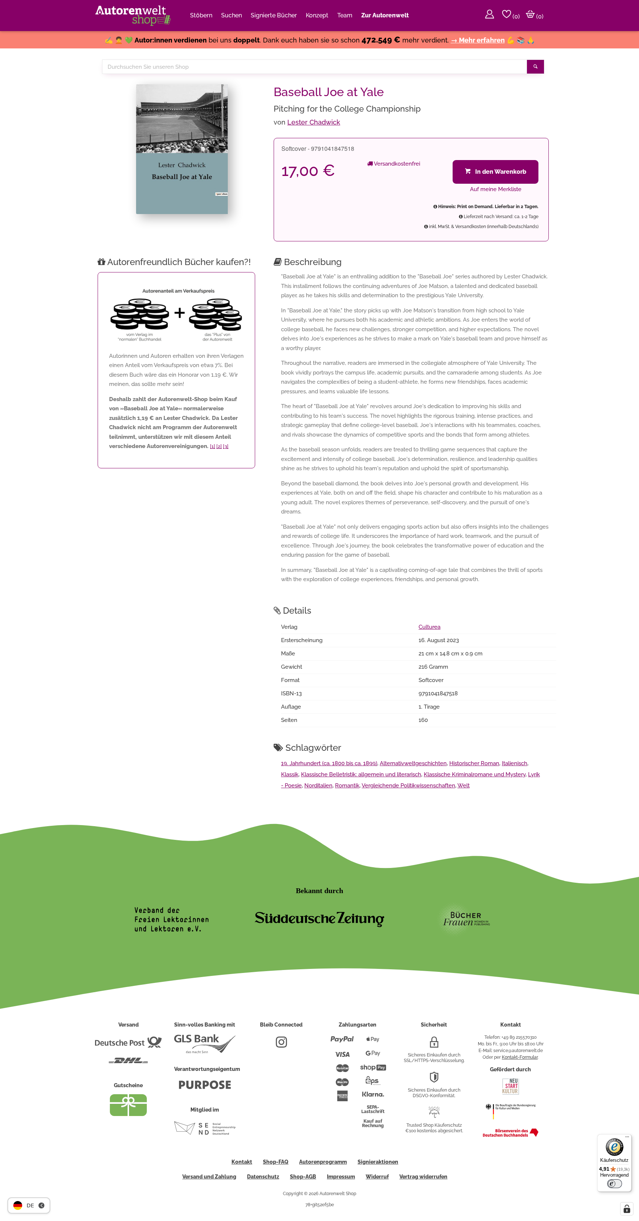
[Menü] (627, 1138)
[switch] (614, 1183)
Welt (463, 785)
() (515, 16)
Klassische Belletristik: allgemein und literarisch (361, 774)
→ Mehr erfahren (478, 40)
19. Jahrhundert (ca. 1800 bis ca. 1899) (329, 763)
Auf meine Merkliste (495, 189)
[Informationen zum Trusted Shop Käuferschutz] (434, 1115)
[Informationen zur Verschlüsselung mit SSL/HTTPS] (434, 1045)
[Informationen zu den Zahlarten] (342, 1042)
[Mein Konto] (489, 15)
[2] (219, 446)
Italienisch (514, 763)
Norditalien (318, 785)
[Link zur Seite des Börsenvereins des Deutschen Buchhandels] (510, 1135)
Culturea (429, 627)
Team (344, 15)
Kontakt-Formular (520, 1057)
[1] (212, 446)
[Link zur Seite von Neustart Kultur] (510, 1094)
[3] (226, 446)
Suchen (231, 15)
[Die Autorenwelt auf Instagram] (281, 1045)
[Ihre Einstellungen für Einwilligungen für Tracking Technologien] (627, 1209)
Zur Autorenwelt (385, 15)
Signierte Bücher (274, 15)
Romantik (347, 785)
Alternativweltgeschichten (413, 763)
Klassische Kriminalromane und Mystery (474, 774)
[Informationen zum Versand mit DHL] (128, 1063)
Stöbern (201, 15)
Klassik (289, 774)
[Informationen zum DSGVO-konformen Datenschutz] (434, 1080)
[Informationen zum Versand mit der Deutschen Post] (128, 1045)
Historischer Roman (474, 763)
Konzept (317, 15)
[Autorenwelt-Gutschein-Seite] (128, 1114)
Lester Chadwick (313, 122)
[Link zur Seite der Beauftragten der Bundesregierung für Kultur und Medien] (510, 1123)
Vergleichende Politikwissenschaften (408, 785)
